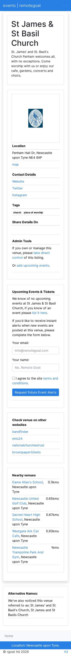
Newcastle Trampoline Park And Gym (27, 552)
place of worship (33, 212)
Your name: (20, 360)
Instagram (19, 195)
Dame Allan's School (27, 482)
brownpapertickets (26, 452)
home (9, 636)
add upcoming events (33, 265)
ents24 (17, 438)
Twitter (17, 188)
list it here (39, 313)
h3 (66, 652)
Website (18, 181)
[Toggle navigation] (65, 6)
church (17, 212)
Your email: (20, 343)
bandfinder (20, 432)
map (15, 164)
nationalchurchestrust (28, 445)
